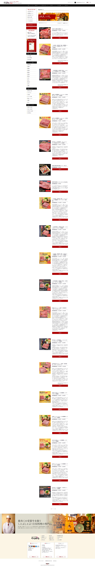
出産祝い (28, 66)
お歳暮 (28, 85)
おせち (28, 102)
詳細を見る (60, 63)
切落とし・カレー (29, 98)
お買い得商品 (29, 59)
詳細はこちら (34, 556)
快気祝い (28, 70)
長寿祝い (28, 74)
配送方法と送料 (30, 17)
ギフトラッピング (43, 538)
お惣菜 (28, 100)
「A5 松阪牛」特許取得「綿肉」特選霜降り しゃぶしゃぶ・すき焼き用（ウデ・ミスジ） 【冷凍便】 (60, 46)
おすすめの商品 (29, 57)
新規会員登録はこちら (31, 24)
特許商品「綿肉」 (29, 90)
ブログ (58, 538)
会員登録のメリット (30, 13)
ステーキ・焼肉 (29, 96)
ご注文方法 (51, 5)
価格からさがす (51, 538)
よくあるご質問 (59, 5)
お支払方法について (30, 15)
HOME (28, 5)
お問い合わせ (66, 5)
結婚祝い (28, 68)
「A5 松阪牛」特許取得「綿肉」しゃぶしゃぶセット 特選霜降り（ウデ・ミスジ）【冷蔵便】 (59, 199)
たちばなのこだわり (43, 5)
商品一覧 (36, 5)
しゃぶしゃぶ (29, 92)
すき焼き (28, 94)
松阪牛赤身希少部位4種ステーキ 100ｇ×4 (59, 165)
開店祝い (28, 76)
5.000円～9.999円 (29, 107)
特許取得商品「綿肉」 (60, 535)
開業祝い (28, 72)
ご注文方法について (30, 11)
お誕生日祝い (29, 64)
